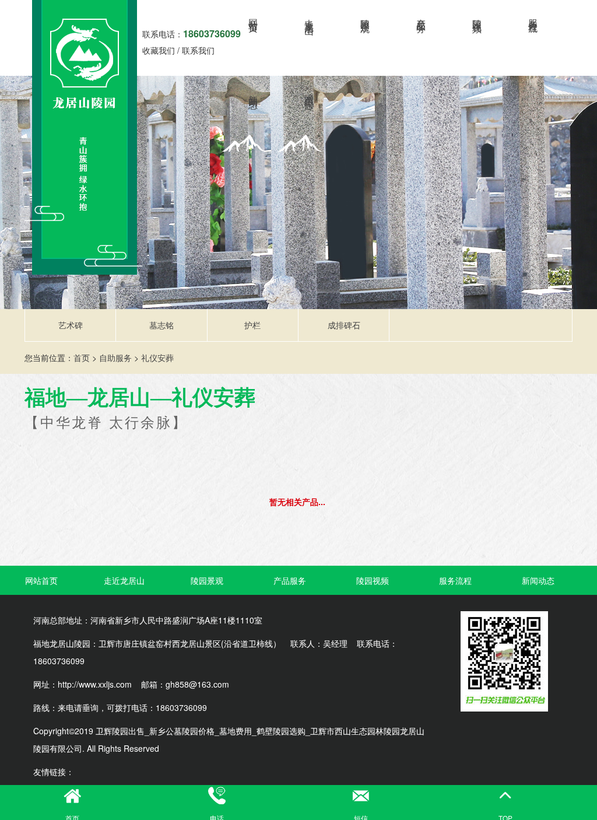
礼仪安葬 (157, 357)
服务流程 (533, 15)
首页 (81, 357)
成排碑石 (344, 325)
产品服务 (422, 15)
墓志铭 (161, 325)
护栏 (252, 325)
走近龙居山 (310, 16)
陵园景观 (366, 15)
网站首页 (254, 15)
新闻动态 (254, 90)
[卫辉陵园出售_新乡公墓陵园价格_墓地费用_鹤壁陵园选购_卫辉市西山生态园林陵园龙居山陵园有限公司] (83, 137)
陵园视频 (477, 15)
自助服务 (115, 357)
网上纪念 (310, 90)
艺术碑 (70, 325)
